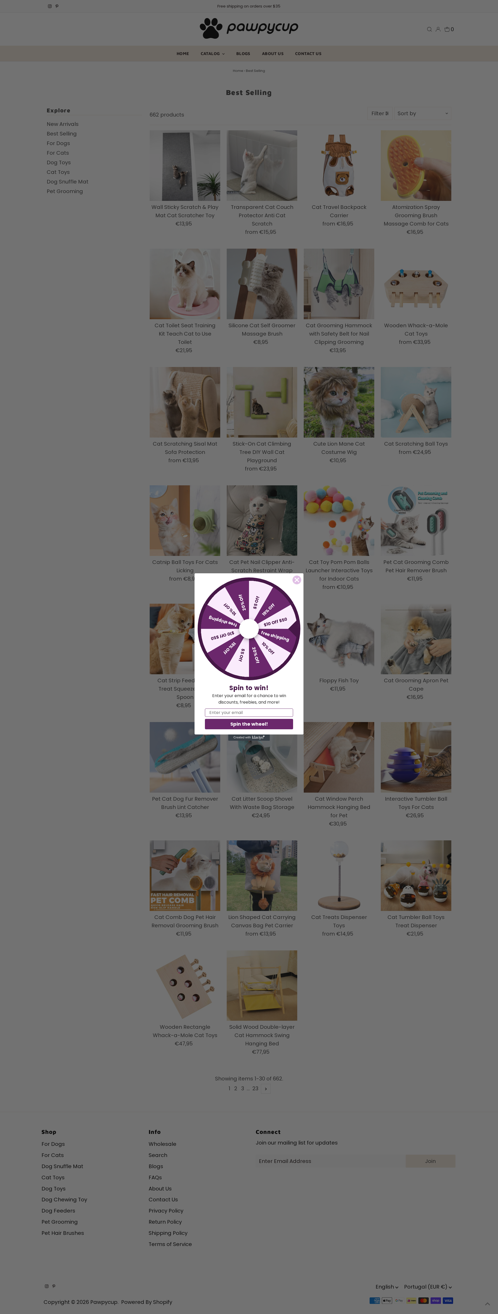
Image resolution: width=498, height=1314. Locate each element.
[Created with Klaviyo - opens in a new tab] (249, 737)
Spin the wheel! (249, 724)
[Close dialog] (296, 579)
